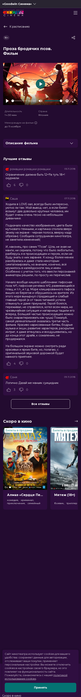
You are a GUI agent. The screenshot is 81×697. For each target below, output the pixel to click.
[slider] (19, 101)
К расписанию (19, 26)
